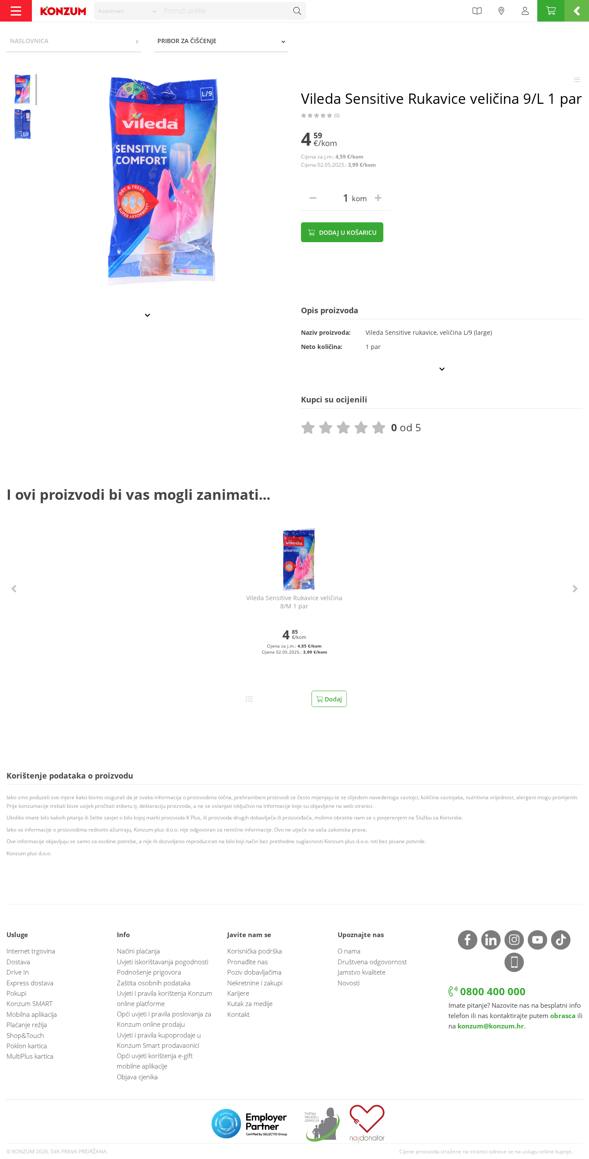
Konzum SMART (29, 1003)
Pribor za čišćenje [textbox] (186, 41)
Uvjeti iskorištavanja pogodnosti (162, 961)
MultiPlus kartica (29, 1056)
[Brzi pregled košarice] (576, 11)
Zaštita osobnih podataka (154, 982)
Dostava (18, 961)
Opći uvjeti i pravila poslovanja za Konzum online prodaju (164, 1018)
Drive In (17, 972)
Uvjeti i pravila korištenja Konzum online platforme (164, 998)
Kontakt (238, 1014)
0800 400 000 (491, 991)
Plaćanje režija (26, 1024)
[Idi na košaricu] (550, 11)
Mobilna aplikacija (31, 1014)
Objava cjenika (137, 1076)
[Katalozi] (477, 11)
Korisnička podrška (254, 951)
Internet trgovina (30, 951)
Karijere (238, 993)
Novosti (349, 982)
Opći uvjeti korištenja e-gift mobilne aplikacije (155, 1060)
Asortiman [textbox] (110, 11)
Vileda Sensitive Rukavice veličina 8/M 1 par (294, 602)
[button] (13, 589)
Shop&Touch (25, 1035)
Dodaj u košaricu (346, 232)
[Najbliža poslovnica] (501, 11)
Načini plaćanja (138, 951)
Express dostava (29, 982)
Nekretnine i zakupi (254, 982)
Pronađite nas (247, 961)
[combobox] (126, 10)
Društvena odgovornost (372, 961)
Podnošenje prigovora (149, 972)
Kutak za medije (250, 1003)
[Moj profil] (525, 11)
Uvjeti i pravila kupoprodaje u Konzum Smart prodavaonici (159, 1040)
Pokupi (16, 993)
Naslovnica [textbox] (29, 41)
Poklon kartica (26, 1045)
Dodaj (332, 699)
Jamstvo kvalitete (361, 972)
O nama (349, 951)
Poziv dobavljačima (254, 972)
